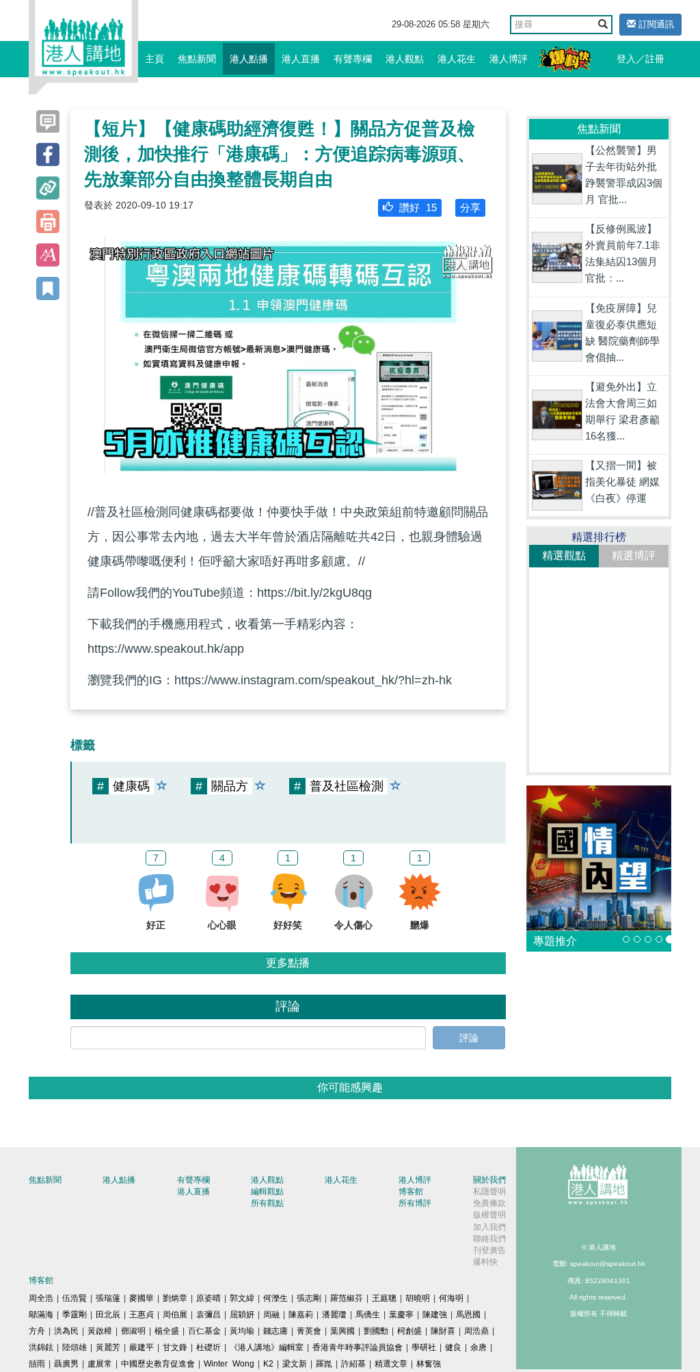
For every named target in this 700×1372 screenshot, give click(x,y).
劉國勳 (376, 1331)
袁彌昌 (208, 1314)
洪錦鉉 (41, 1347)
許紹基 (353, 1364)
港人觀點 (405, 58)
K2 (268, 1364)
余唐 (478, 1347)
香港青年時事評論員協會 (357, 1347)
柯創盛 (409, 1331)
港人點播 (249, 58)
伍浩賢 (74, 1298)
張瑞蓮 (108, 1298)
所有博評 (415, 1203)
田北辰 (108, 1314)
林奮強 (428, 1364)
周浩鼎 (476, 1331)
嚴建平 (141, 1347)
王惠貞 (141, 1314)
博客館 (411, 1191)
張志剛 (309, 1298)
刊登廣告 (489, 1250)
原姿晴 (208, 1298)
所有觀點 (267, 1203)
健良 (453, 1347)
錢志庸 (275, 1331)
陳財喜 (443, 1331)
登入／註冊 (640, 58)
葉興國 (342, 1331)
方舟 (37, 1331)
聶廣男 (66, 1364)
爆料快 (485, 1262)
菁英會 (309, 1331)
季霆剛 (74, 1314)
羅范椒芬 (346, 1298)
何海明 (451, 1298)
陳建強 (434, 1314)
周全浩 (41, 1298)
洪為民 (66, 1331)
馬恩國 (468, 1314)
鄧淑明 (133, 1331)
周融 (271, 1314)
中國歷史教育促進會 (158, 1364)
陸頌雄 (74, 1347)
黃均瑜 (242, 1331)
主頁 (154, 58)
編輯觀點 (267, 1191)
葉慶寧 (401, 1314)
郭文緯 (242, 1298)
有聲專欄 (353, 58)
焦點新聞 (197, 58)
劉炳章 (175, 1298)
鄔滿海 (41, 1314)
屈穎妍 (242, 1314)
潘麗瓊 (334, 1314)
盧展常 (100, 1364)
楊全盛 (166, 1331)
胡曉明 (417, 1298)
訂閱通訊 (655, 24)
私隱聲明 (489, 1191)
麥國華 (141, 1298)
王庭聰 (384, 1298)
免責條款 (489, 1203)
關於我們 (489, 1180)
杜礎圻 (208, 1347)
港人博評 (508, 58)
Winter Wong (229, 1364)
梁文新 (294, 1364)
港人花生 (457, 58)
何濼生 (275, 1298)
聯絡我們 (489, 1238)
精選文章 (391, 1364)
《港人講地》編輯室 (267, 1347)
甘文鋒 (175, 1347)
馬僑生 (367, 1314)
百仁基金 (204, 1331)
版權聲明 (489, 1215)
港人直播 (301, 58)
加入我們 (489, 1227)
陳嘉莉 (300, 1314)
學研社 (424, 1347)
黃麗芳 (108, 1347)
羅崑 (324, 1364)
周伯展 (175, 1314)
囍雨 (37, 1364)
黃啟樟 (100, 1331)
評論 (469, 1037)
